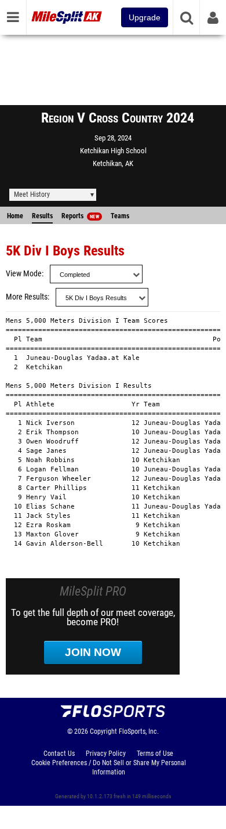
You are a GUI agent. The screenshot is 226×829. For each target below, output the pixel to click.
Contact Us (59, 753)
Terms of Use (155, 753)
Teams (120, 216)
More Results (27, 297)
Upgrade (145, 17)
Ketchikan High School (113, 150)
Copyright (103, 731)
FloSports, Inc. (139, 731)
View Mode (24, 274)
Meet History (32, 194)
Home (15, 216)
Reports (80, 216)
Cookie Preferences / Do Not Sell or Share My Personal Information (108, 767)
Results (42, 216)
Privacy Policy (106, 753)
